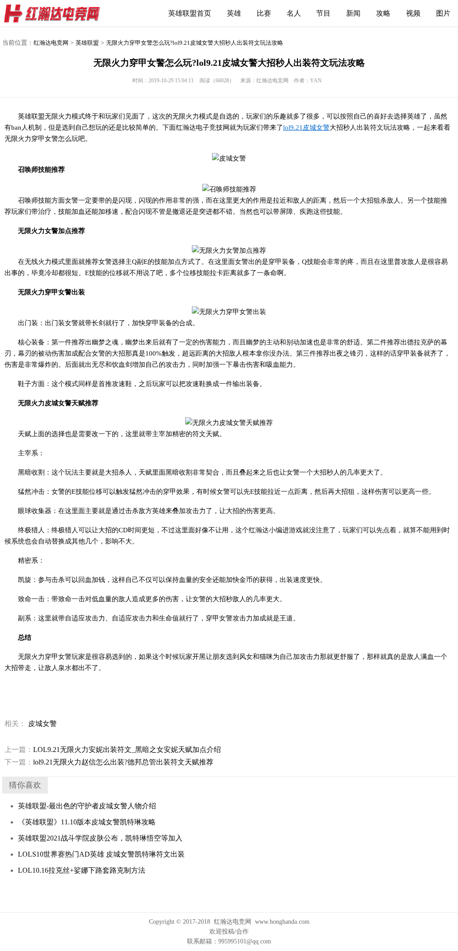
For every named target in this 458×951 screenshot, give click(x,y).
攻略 (383, 13)
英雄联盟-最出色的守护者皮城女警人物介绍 (87, 806)
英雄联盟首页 (189, 13)
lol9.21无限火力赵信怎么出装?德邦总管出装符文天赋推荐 (108, 762)
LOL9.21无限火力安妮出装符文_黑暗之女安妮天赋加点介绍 (112, 749)
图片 (443, 13)
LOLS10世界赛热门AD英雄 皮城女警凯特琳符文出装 (101, 854)
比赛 (264, 13)
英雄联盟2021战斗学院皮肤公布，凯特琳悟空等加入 (100, 838)
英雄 (234, 13)
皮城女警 (42, 723)
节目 (323, 13)
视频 (413, 13)
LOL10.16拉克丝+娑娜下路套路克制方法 (81, 870)
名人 (294, 13)
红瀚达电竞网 (56, 13)
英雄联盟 (87, 42)
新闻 (353, 13)
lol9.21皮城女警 (306, 127)
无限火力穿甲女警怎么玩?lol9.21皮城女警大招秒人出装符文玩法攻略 (194, 42)
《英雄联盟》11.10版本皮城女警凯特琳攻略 (87, 822)
